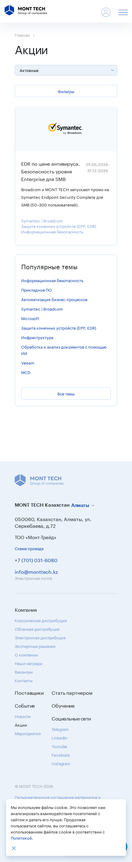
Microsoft (30, 318)
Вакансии (24, 671)
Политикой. (22, 837)
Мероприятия (28, 733)
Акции (21, 724)
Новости (23, 716)
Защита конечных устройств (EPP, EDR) (58, 226)
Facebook (61, 754)
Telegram (60, 729)
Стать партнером (72, 692)
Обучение (63, 705)
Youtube (59, 746)
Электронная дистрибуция (40, 637)
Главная (22, 35)
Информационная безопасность (52, 231)
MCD (25, 372)
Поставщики (29, 692)
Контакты (24, 680)
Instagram (61, 763)
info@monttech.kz (36, 571)
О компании (26, 654)
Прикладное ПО (36, 289)
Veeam (27, 362)
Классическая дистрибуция (41, 620)
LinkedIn (60, 737)
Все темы (66, 393)
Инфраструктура (37, 337)
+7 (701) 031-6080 (36, 559)
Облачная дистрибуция (37, 628)
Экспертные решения (35, 645)
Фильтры (66, 91)
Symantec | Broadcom (42, 220)
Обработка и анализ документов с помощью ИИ (64, 349)
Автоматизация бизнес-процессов (54, 299)
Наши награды (28, 663)
